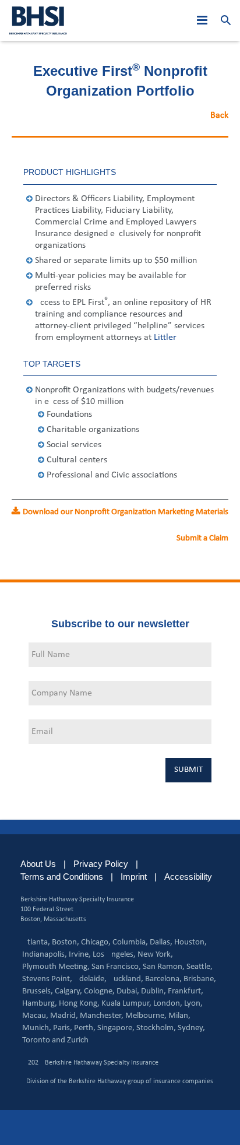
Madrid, (64, 1015)
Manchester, (101, 1015)
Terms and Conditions (61, 876)
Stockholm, (156, 1028)
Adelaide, (90, 979)
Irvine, (80, 954)
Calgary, (68, 991)
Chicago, (96, 942)
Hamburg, (39, 1003)
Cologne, (99, 991)
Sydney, (191, 1028)
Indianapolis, (44, 954)
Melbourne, (146, 1015)
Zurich (78, 1040)
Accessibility (188, 876)
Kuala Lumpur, (126, 1003)
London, (167, 1003)
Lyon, (193, 1003)
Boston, (65, 942)
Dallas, (161, 942)
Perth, (85, 1028)
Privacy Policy (100, 864)
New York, (155, 954)
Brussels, (37, 991)
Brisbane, (199, 979)
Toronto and (43, 1040)
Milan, (179, 1015)
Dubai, (128, 991)
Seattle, (199, 967)
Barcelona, (163, 979)
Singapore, (116, 1028)
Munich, (36, 1028)
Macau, (35, 1015)
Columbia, (130, 942)
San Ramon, (164, 967)
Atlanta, (36, 942)
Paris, (62, 1028)
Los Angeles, (114, 954)
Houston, (190, 942)
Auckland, (125, 979)
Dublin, (153, 991)
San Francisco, (116, 967)
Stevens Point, (47, 979)
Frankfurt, (185, 991)
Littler (164, 337)
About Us (38, 864)
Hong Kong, (79, 1003)
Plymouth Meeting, (56, 967)
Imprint (134, 876)
